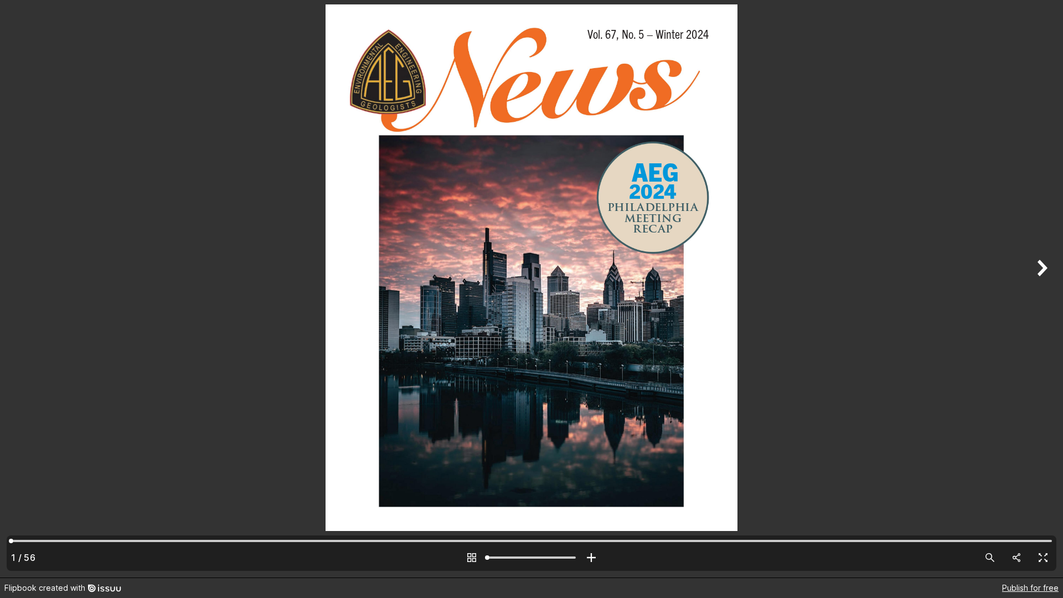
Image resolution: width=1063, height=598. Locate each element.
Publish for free (1030, 587)
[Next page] (1041, 289)
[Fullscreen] (1043, 558)
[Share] (1016, 558)
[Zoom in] (591, 558)
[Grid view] (472, 558)
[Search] (990, 558)
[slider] (531, 557)
